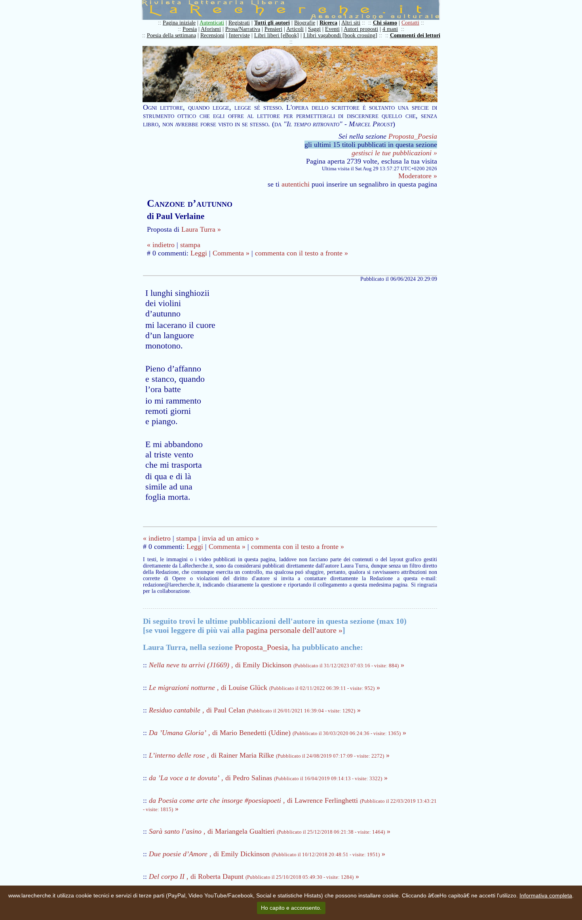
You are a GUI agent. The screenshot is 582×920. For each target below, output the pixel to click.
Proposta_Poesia (412, 136)
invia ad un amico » (230, 538)
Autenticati (212, 23)
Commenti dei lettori (415, 35)
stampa (190, 245)
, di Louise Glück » (264, 687)
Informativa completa (545, 895)
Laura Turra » (201, 229)
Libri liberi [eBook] (276, 35)
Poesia (190, 29)
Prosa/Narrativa (242, 29)
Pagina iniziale (179, 23)
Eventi (332, 29)
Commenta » (231, 253)
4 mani (390, 29)
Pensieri (273, 29)
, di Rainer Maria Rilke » (269, 755)
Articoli (295, 29)
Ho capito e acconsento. (291, 908)
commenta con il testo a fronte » (301, 253)
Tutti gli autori (272, 23)
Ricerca (328, 23)
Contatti (410, 23)
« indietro (161, 245)
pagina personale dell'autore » (294, 630)
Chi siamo (385, 23)
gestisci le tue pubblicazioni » (394, 153)
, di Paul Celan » (255, 710)
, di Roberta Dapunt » (254, 876)
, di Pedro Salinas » (268, 778)
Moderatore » (417, 176)
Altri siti (350, 23)
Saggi (314, 29)
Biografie (304, 23)
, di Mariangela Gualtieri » (269, 831)
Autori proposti (361, 29)
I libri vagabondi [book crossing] (340, 35)
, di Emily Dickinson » (276, 665)
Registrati (239, 23)
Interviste (239, 35)
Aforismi (211, 29)
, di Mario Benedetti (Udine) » (277, 733)
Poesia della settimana (171, 35)
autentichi (295, 184)
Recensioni (212, 35)
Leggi (198, 253)
